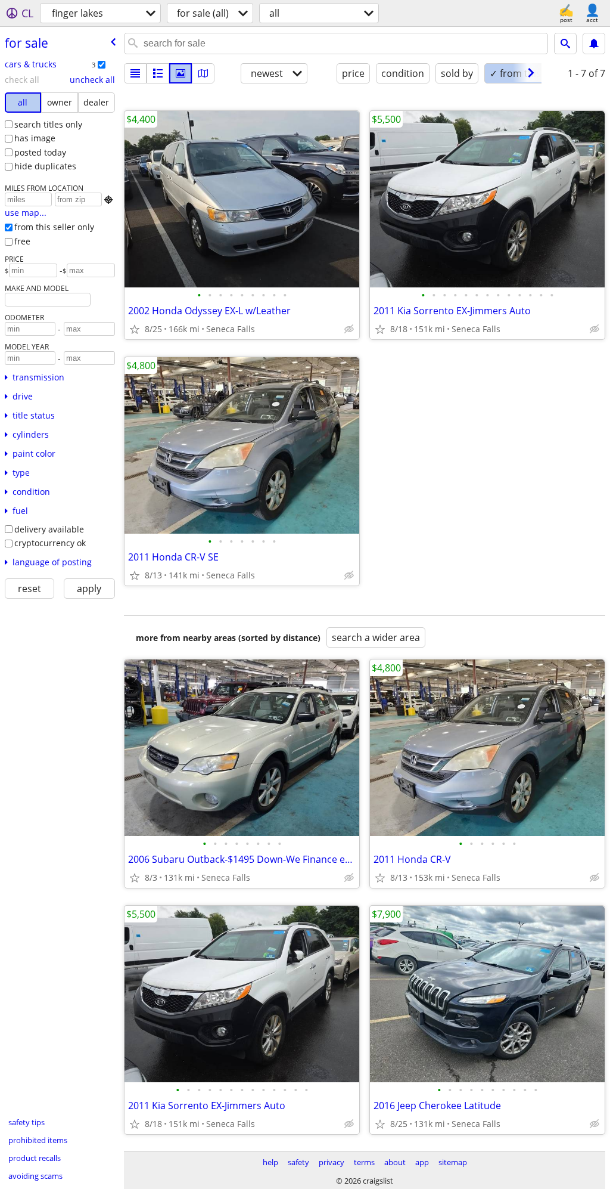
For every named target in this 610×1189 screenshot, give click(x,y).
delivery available (49, 529)
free (22, 241)
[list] (135, 73)
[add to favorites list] (134, 329)
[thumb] (158, 73)
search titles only (48, 124)
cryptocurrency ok (50, 543)
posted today (40, 152)
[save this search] (594, 43)
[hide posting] (349, 329)
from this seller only (54, 227)
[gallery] (180, 73)
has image (34, 138)
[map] (203, 73)
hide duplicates (45, 166)
